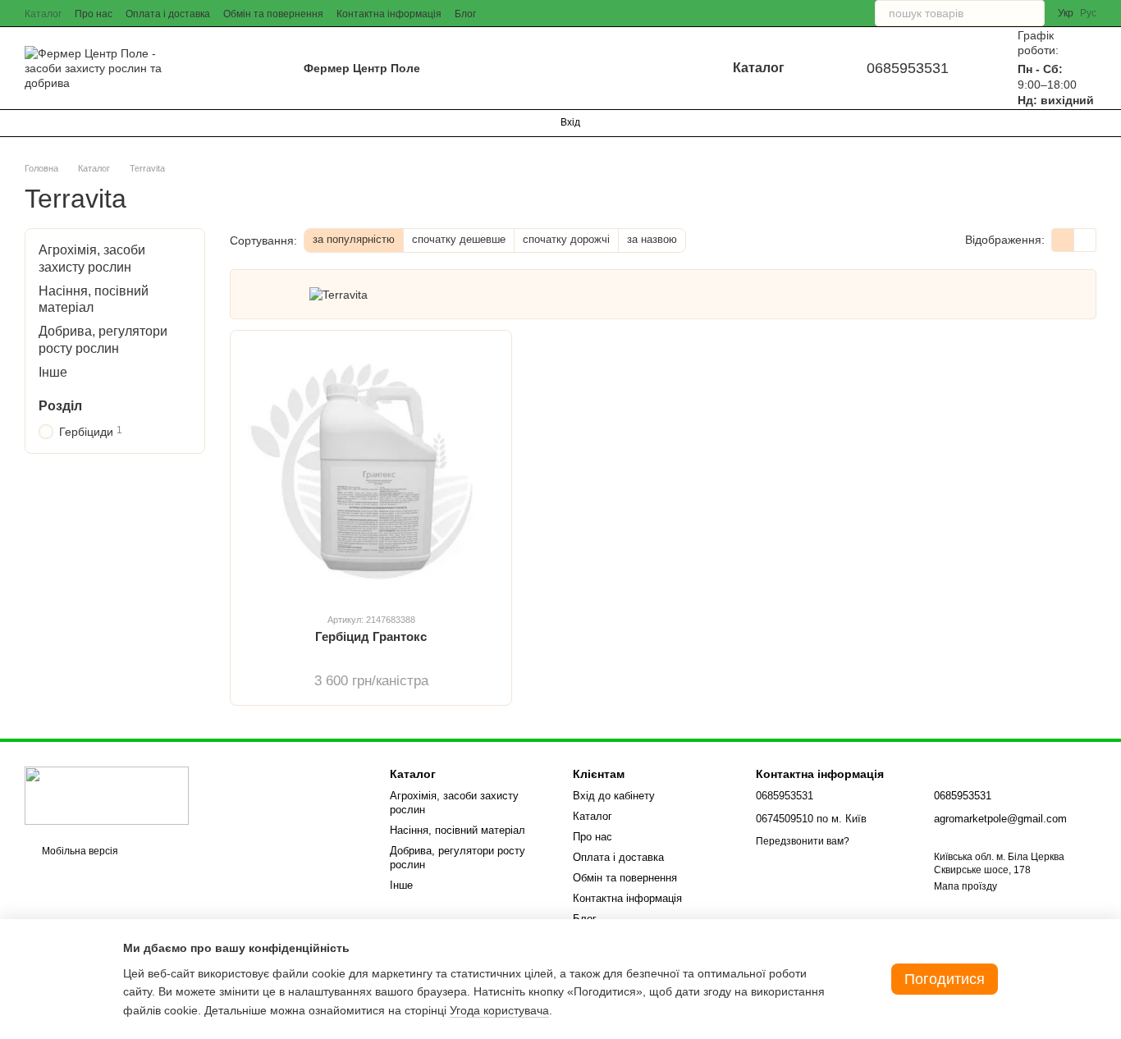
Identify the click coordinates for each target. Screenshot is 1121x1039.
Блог (465, 14)
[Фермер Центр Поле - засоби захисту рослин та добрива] (107, 795)
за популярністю (354, 239)
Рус (1088, 13)
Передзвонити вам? (802, 841)
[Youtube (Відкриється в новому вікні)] (90, 123)
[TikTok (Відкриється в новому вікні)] (50, 123)
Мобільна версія (78, 851)
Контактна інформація (389, 14)
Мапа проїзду (965, 886)
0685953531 (908, 68)
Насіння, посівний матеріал (457, 830)
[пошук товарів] (1031, 13)
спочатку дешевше (459, 239)
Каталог (43, 14)
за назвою (652, 239)
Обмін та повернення (273, 14)
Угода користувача (499, 1010)
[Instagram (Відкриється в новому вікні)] (31, 123)
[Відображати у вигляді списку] (1085, 240)
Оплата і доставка (168, 14)
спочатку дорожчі (566, 239)
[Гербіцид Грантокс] (371, 471)
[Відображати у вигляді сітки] (1063, 240)
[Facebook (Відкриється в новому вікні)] (70, 123)
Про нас (93, 14)
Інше (53, 372)
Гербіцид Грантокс (371, 636)
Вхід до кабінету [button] (614, 796)
